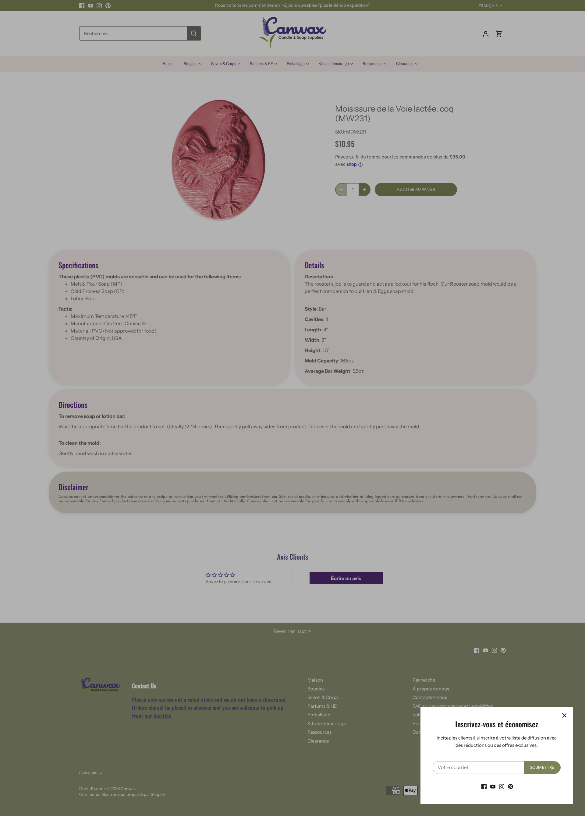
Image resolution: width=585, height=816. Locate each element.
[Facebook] (484, 786)
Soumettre (542, 767)
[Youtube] (492, 786)
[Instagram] (501, 786)
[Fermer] (564, 715)
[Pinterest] (510, 786)
